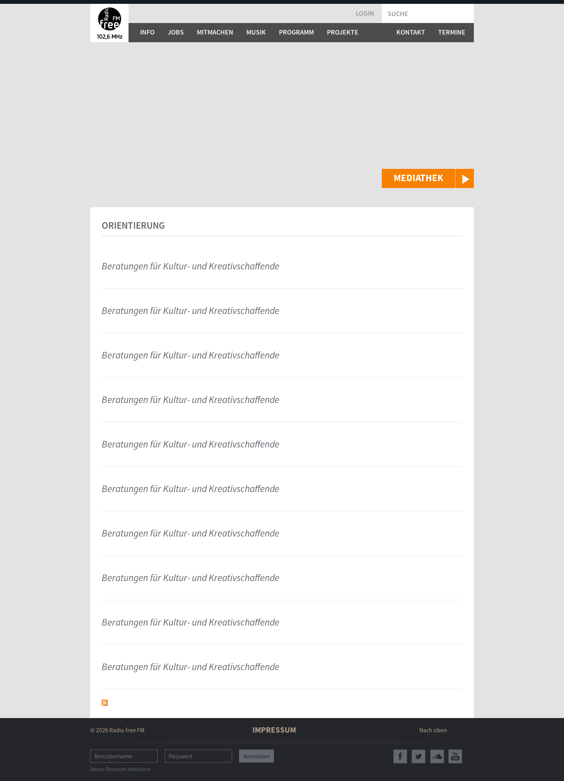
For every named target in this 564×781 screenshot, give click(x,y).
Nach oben (433, 730)
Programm (296, 32)
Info (147, 32)
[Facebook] (400, 756)
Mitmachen (215, 32)
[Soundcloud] (437, 756)
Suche (398, 13)
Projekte (342, 32)
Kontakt (410, 32)
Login (365, 13)
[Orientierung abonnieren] (105, 701)
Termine (451, 32)
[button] (428, 178)
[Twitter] (418, 756)
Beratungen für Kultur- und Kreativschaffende (190, 266)
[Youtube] (455, 756)
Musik (256, 32)
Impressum (274, 730)
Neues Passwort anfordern (120, 769)
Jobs (176, 32)
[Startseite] (109, 23)
